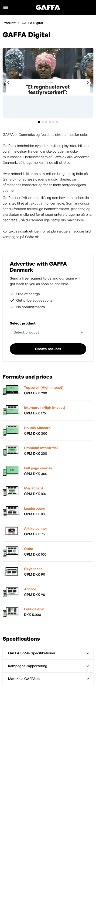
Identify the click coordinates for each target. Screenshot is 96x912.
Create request (48, 349)
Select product (23, 323)
